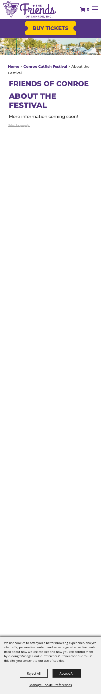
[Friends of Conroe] (29, 9)
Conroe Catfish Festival (45, 66)
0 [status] (88, 9)
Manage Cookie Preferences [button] (50, 685)
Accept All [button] (67, 673)
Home (13, 66)
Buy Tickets (50, 28)
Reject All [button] (34, 673)
